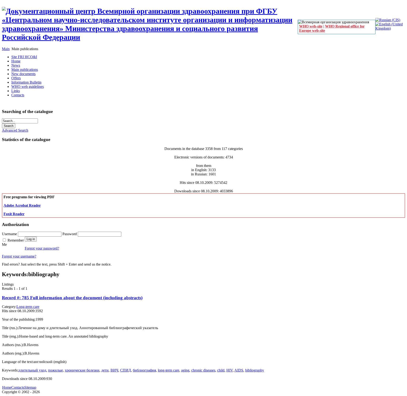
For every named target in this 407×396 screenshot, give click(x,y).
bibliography (254, 370)
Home (6, 387)
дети (105, 370)
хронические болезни (82, 370)
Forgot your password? (42, 248)
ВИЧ (114, 370)
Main (6, 49)
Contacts (17, 387)
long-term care (168, 370)
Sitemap (30, 387)
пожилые (55, 370)
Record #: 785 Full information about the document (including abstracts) (72, 297)
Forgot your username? (19, 256)
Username (10, 234)
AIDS (238, 370)
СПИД (125, 370)
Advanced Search (15, 130)
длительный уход (32, 370)
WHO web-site (310, 26)
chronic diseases (203, 370)
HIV (229, 370)
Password (70, 234)
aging (185, 370)
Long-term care (27, 307)
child (220, 370)
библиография (144, 370)
